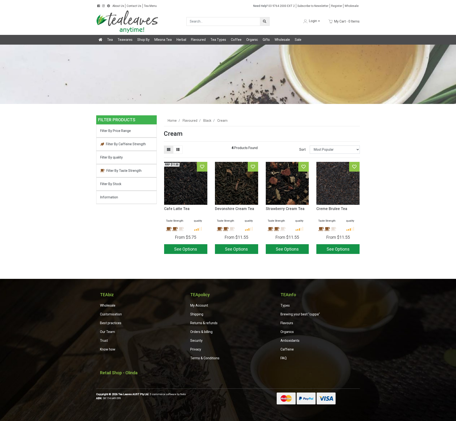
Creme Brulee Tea (331, 208)
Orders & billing (201, 332)
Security (196, 340)
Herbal (181, 40)
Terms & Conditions (204, 358)
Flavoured (198, 40)
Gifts (266, 40)
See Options (338, 249)
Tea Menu (150, 6)
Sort (302, 149)
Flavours (286, 323)
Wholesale (352, 6)
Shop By (143, 40)
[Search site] (264, 21)
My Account (199, 305)
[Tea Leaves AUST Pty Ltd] (128, 21)
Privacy (195, 349)
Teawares (125, 40)
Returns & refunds (204, 323)
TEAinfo (288, 294)
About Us (118, 6)
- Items (347, 21)
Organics (287, 332)
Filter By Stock (110, 184)
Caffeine (287, 349)
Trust (104, 340)
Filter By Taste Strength (124, 171)
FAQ (283, 358)
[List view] (178, 149)
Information (109, 197)
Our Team (107, 332)
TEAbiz (107, 294)
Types (285, 305)
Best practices (110, 323)
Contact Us (134, 6)
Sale (298, 40)
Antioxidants (289, 340)
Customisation (111, 314)
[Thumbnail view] (168, 149)
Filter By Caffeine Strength (126, 144)
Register (336, 6)
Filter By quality (111, 157)
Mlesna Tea (163, 40)
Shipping (196, 314)
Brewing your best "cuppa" (300, 314)
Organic (252, 40)
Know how (107, 349)
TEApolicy (200, 294)
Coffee (236, 40)
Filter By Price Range (115, 131)
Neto (183, 394)
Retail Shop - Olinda (119, 372)
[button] (311, 21)
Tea (110, 40)
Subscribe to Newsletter (312, 6)
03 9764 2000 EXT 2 (274, 6)
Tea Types (218, 40)
